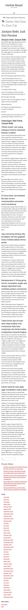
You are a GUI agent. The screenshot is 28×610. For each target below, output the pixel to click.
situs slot (4, 604)
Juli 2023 (6, 580)
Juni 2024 (6, 554)
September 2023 (8, 575)
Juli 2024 (6, 552)
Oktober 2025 (8, 516)
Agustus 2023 (7, 578)
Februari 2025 (8, 535)
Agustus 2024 (7, 549)
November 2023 (8, 571)
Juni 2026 (6, 497)
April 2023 (7, 587)
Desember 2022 (8, 597)
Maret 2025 (7, 533)
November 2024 (8, 542)
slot (2, 607)
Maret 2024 (7, 561)
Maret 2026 (7, 504)
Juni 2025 (6, 526)
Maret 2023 (7, 590)
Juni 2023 (6, 583)
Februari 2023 (8, 592)
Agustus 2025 (7, 521)
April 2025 (7, 530)
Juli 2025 (6, 523)
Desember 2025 (8, 511)
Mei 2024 (6, 556)
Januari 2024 (7, 566)
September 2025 (8, 518)
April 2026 (7, 502)
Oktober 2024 (8, 545)
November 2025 (8, 514)
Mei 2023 (6, 585)
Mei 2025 (6, 528)
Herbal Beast (14, 5)
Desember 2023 (8, 568)
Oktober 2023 (8, 573)
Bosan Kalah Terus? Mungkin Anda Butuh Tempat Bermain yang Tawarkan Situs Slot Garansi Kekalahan (15, 483)
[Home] (4, 18)
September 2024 (8, 547)
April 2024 (7, 559)
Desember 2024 (8, 540)
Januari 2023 (7, 594)
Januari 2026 (7, 509)
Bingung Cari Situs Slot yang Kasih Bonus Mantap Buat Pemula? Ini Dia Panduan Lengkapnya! (15, 477)
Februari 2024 (8, 564)
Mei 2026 (6, 499)
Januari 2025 (7, 537)
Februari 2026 (8, 507)
